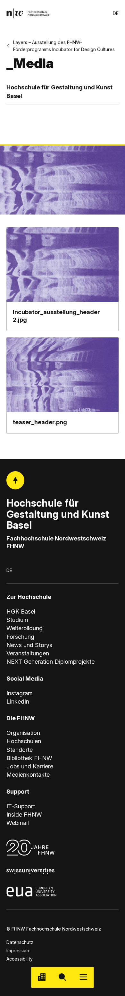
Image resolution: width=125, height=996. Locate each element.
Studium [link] (17, 619)
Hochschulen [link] (23, 740)
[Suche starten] (62, 977)
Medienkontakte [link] (28, 774)
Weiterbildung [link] (24, 627)
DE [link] (116, 13)
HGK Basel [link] (20, 611)
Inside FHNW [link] (24, 814)
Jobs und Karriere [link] (29, 766)
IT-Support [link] (20, 806)
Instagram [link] (19, 693)
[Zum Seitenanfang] (15, 480)
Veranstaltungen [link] (27, 653)
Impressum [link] (17, 950)
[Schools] (41, 977)
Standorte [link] (19, 749)
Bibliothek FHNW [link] (29, 757)
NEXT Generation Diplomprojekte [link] (50, 661)
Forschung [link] (20, 636)
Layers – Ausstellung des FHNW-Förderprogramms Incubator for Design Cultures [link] (64, 46)
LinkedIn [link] (17, 701)
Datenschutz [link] (19, 942)
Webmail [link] (17, 822)
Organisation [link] (23, 732)
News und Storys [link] (29, 644)
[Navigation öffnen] (83, 977)
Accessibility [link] (19, 959)
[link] (28, 13)
